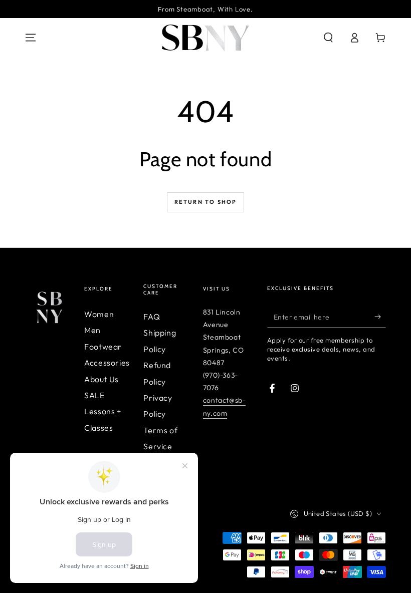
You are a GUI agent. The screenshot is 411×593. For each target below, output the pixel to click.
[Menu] (31, 38)
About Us (101, 379)
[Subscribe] (380, 317)
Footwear (103, 347)
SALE (94, 395)
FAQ (151, 317)
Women (99, 314)
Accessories (107, 363)
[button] (328, 38)
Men (92, 330)
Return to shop (205, 201)
